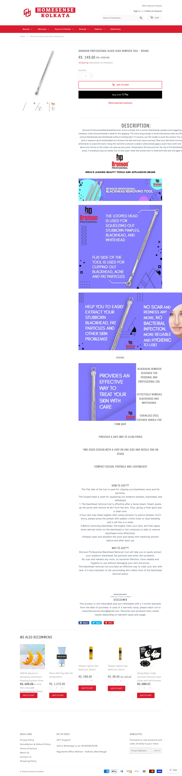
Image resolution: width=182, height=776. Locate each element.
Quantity (82, 70)
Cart (156, 18)
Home (22, 36)
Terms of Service (28, 748)
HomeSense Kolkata (35, 771)
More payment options (120, 102)
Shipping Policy (28, 761)
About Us (24, 752)
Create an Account (153, 11)
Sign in (137, 11)
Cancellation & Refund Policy (35, 744)
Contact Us (25, 756)
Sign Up (157, 751)
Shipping (83, 62)
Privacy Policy (27, 740)
